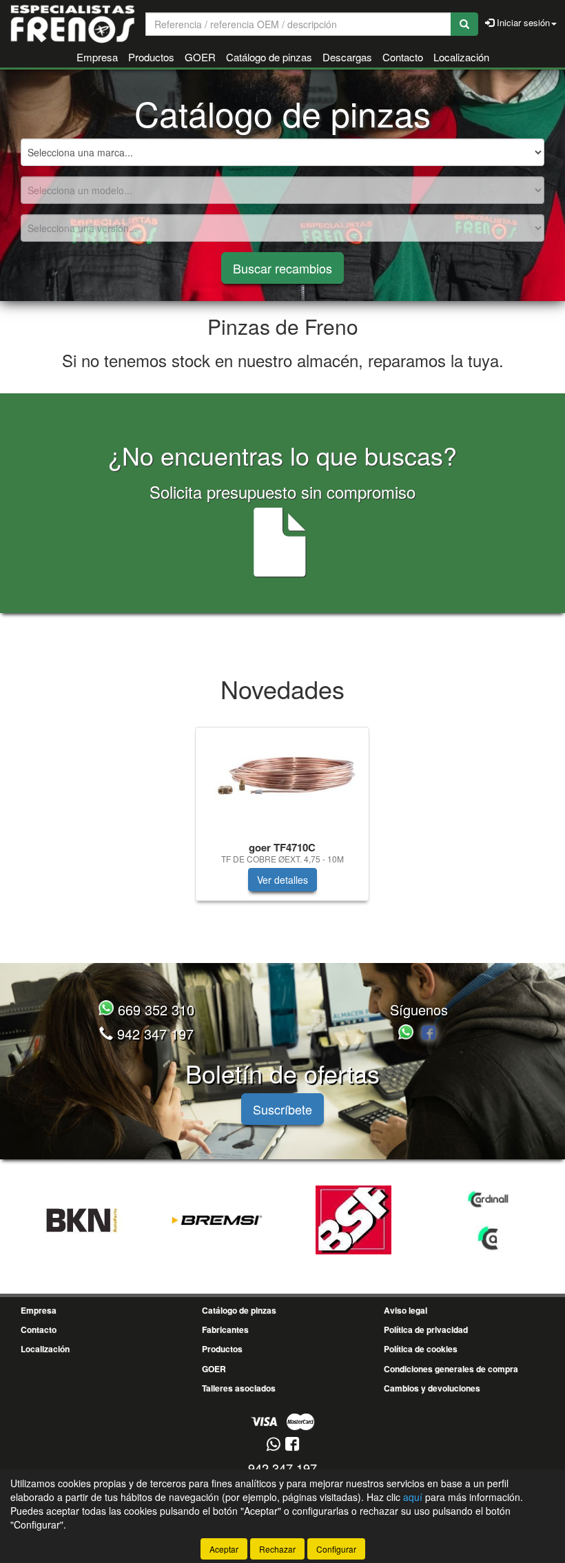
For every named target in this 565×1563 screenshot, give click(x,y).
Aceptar (223, 1549)
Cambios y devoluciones (432, 1388)
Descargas (347, 57)
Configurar (336, 1549)
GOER (200, 57)
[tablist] (282, 821)
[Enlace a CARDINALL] (490, 1220)
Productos (151, 57)
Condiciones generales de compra (451, 1369)
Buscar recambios (282, 268)
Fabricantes (225, 1329)
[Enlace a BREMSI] (217, 1220)
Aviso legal (405, 1310)
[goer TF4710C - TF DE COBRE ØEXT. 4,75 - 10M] (282, 781)
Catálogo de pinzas (269, 57)
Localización (461, 57)
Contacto (402, 57)
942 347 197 (153, 1034)
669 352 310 (154, 1009)
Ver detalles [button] (282, 880)
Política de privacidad (426, 1329)
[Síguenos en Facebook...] (429, 1034)
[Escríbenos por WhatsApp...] (408, 1034)
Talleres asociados (239, 1388)
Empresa (97, 57)
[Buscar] (464, 24)
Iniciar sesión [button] (522, 22)
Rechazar (277, 1549)
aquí (412, 1497)
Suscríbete (282, 1109)
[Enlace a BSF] (353, 1220)
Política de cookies (421, 1349)
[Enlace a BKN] (80, 1220)
